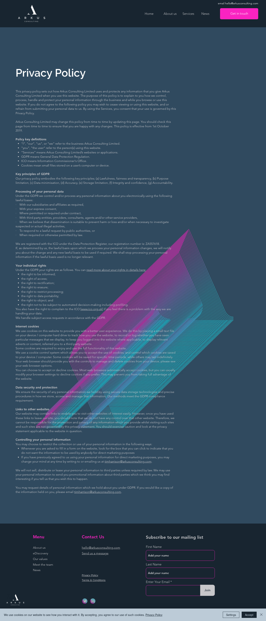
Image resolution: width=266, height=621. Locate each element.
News (37, 570)
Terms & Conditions (94, 580)
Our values (40, 559)
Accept (249, 615)
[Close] (261, 615)
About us (39, 547)
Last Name (153, 564)
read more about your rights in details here (115, 270)
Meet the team (43, 564)
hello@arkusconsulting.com (101, 547)
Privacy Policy (90, 575)
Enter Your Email (158, 582)
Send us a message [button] (95, 553)
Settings (231, 615)
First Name (154, 546)
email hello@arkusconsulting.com (238, 3)
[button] (189, 13)
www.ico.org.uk (91, 309)
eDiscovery (40, 553)
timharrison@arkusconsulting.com (128, 461)
